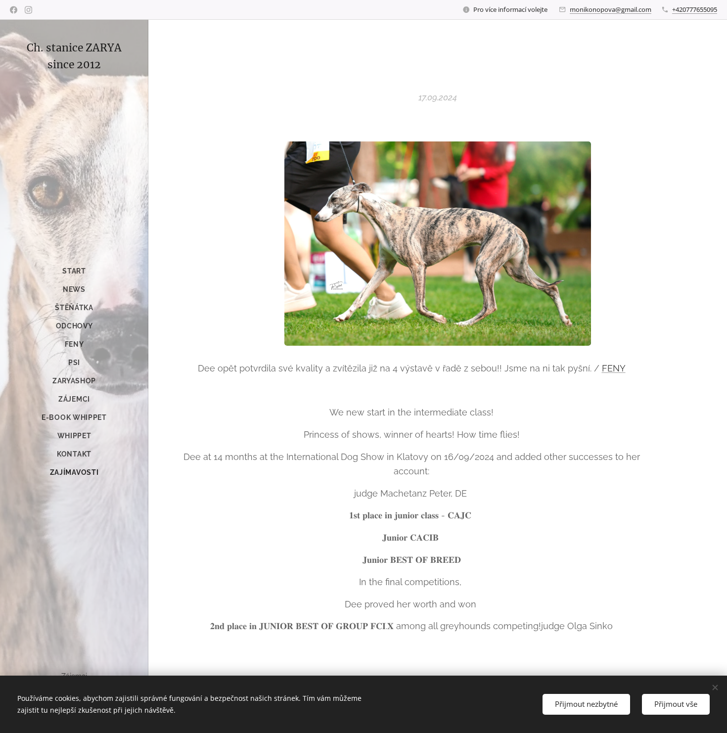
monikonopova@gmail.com (610, 9)
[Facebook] (13, 9)
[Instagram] (28, 9)
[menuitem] (74, 271)
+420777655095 (694, 9)
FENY (614, 368)
